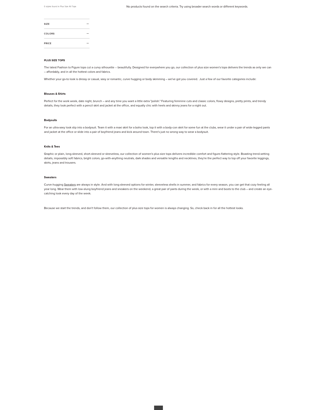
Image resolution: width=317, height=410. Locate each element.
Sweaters (70, 184)
